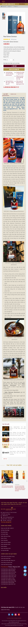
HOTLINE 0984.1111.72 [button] (8, 4)
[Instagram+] (16, 615)
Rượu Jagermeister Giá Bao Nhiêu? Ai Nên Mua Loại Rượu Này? (18, 428)
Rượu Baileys (4, 546)
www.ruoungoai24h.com (10, 108)
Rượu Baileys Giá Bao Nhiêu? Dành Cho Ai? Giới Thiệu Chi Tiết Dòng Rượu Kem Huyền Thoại (17, 434)
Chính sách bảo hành (5, 558)
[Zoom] (23, 32)
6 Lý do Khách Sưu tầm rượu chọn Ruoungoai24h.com (21, 487)
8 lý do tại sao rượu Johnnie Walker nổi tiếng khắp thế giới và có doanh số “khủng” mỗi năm (7, 488)
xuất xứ (5, 458)
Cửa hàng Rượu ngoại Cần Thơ (8, 573)
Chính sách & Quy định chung (7, 556)
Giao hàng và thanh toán (6, 562)
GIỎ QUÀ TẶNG (4, 534)
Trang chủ (4, 6)
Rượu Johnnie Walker (6, 542)
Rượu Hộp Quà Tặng (5, 536)
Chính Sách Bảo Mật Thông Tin (8, 560)
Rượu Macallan (4, 540)
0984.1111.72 (5, 515)
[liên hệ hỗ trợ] (25, 567)
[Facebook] (9, 615)
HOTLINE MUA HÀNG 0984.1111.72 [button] (11, 87)
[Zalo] (12, 615)
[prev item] (27, 481)
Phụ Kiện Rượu (4, 532)
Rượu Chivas (4, 538)
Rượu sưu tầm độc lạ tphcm (7, 528)
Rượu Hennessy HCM (5, 548)
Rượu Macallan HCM (5, 544)
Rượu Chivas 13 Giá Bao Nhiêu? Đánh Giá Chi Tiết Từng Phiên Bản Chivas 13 (17, 440)
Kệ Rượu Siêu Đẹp (5, 530)
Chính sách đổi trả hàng (6, 564)
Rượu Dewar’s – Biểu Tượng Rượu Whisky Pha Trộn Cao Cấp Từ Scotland (17, 453)
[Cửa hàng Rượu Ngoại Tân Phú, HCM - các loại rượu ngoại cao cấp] (3, 1)
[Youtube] (19, 615)
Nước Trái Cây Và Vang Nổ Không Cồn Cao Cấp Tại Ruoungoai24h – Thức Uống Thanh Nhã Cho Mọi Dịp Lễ (17, 446)
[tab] (5, 94)
